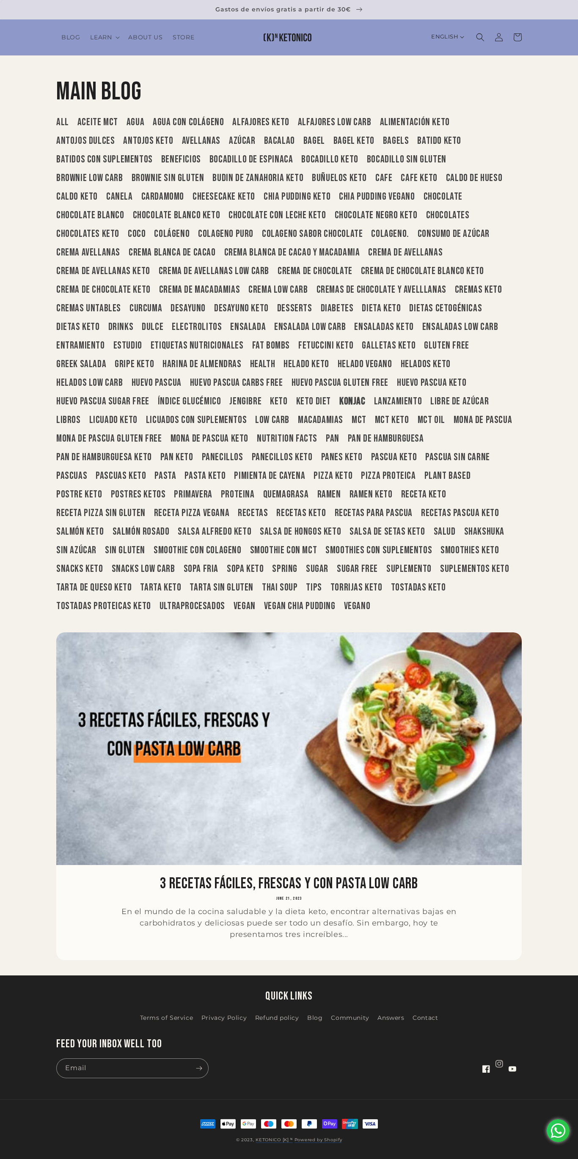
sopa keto (245, 569)
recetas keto (301, 513)
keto (278, 401)
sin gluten (125, 550)
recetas (253, 513)
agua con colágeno (188, 122)
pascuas (71, 476)
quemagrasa (286, 494)
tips (314, 587)
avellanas (201, 141)
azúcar (242, 141)
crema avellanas (88, 252)
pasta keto (205, 476)
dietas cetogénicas (445, 308)
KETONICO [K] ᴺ (274, 1140)
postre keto (79, 494)
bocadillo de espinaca (251, 159)
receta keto (423, 494)
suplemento (409, 569)
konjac (352, 401)
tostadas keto (418, 587)
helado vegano (365, 364)
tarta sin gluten (221, 587)
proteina (238, 494)
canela (119, 197)
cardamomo (162, 197)
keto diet (313, 401)
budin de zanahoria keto (257, 178)
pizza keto (333, 476)
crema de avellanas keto (103, 271)
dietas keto (78, 327)
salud (445, 532)
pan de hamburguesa (386, 439)
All (62, 122)
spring (284, 569)
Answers (390, 1018)
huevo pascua (157, 383)
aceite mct (97, 122)
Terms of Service (166, 1018)
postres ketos (138, 494)
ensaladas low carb (460, 327)
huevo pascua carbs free (236, 383)
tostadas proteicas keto (103, 606)
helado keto (306, 364)
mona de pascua (483, 420)
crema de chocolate (315, 271)
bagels (396, 141)
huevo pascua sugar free (102, 401)
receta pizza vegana (191, 513)
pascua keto (394, 457)
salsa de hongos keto (300, 532)
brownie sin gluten (168, 178)
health (262, 364)
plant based (447, 476)
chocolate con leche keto (277, 215)
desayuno (188, 308)
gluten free (446, 346)
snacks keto (79, 569)
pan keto (176, 457)
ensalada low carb (310, 327)
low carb (272, 420)
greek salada (81, 364)
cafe (383, 178)
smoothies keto (469, 550)
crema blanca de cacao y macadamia (292, 252)
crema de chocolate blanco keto (422, 271)
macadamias (320, 420)
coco (137, 234)
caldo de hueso (474, 178)
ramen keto (371, 494)
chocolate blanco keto (176, 215)
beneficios (181, 159)
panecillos (222, 457)
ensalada (248, 327)
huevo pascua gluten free (340, 383)
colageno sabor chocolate (312, 234)
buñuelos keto (339, 178)
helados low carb (89, 383)
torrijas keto (356, 587)
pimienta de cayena (269, 476)
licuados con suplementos (196, 420)
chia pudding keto (297, 197)
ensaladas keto (383, 327)
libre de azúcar (459, 401)
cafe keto (419, 178)
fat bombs (271, 346)
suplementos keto (474, 569)
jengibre (245, 401)
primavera (193, 494)
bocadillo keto (329, 159)
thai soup (279, 587)
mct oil (431, 420)
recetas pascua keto (460, 513)
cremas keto (478, 290)
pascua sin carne (457, 457)
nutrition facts (287, 439)
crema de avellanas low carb (214, 271)
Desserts (294, 308)
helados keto (426, 364)
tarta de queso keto (94, 587)
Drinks (121, 327)
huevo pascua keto (431, 383)
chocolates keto (87, 234)
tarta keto (160, 587)
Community (350, 1018)
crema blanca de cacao (172, 252)
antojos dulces (85, 141)
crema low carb (278, 290)
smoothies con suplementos (378, 550)
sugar (317, 569)
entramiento (80, 346)
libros (68, 420)
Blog (314, 1018)
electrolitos (197, 327)
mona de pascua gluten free (109, 439)
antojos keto (148, 141)
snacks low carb (143, 569)
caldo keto (77, 197)
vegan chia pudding (300, 606)
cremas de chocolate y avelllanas (381, 290)
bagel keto (353, 141)
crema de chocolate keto (103, 290)
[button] (104, 37)
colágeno (172, 234)
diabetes (337, 308)
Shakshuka (484, 532)
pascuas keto (121, 476)
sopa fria (201, 569)
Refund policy (277, 1018)
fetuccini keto (325, 346)
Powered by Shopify (318, 1140)
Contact (425, 1018)
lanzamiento (398, 401)
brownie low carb (89, 178)
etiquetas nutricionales (197, 346)
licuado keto (113, 420)
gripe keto (134, 364)
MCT (359, 420)
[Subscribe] (199, 1068)
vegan (245, 606)
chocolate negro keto (376, 215)
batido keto (439, 141)
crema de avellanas (405, 252)
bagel (314, 141)
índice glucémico (189, 401)
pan (332, 439)
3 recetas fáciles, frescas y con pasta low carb (289, 884)
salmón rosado (141, 532)
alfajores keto (260, 122)
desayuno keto (241, 308)
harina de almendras (201, 364)
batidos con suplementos (104, 159)
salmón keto (80, 532)
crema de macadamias (199, 290)
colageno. (390, 234)
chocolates (448, 215)
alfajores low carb (335, 122)
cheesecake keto (224, 197)
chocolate (443, 197)
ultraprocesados (192, 606)
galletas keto (389, 346)
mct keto (392, 420)
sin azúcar (76, 550)
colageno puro (225, 234)
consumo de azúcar (454, 234)
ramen (329, 494)
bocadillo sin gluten (406, 159)
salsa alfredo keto (214, 532)
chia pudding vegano (377, 197)
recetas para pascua (374, 513)
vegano (357, 606)
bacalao (279, 141)
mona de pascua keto (209, 439)
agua (135, 122)
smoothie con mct (283, 550)
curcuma (145, 308)
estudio (127, 346)
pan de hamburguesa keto (104, 457)
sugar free (357, 569)
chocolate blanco (90, 215)
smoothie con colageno (198, 550)
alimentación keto (415, 122)
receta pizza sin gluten (101, 513)
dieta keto (381, 308)
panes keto (342, 457)
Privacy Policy (224, 1018)
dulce (152, 327)
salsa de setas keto (387, 532)
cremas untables (88, 308)
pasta (165, 476)
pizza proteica (388, 476)
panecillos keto (282, 457)
